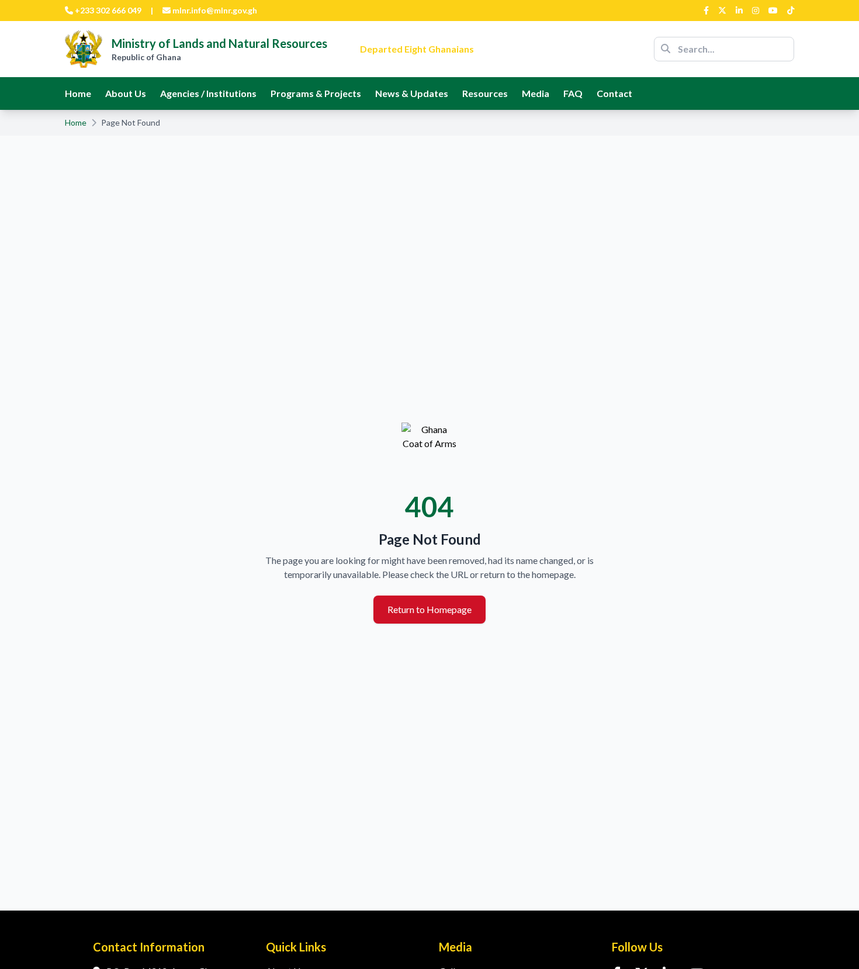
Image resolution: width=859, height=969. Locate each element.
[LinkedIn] (739, 10)
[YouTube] (773, 10)
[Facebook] (706, 10)
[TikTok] (790, 10)
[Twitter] (722, 10)
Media (535, 93)
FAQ (573, 93)
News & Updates (411, 93)
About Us (125, 93)
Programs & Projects (316, 93)
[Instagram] (755, 10)
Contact (614, 93)
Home (78, 93)
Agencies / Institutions (208, 93)
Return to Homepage (429, 609)
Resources (485, 93)
